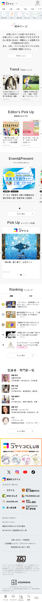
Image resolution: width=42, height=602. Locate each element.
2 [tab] (19, 274)
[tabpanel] (21, 253)
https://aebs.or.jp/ (8, 574)
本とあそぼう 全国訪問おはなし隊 (14, 530)
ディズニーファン (8, 522)
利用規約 (26, 540)
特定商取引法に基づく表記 (20, 547)
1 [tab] (17, 274)
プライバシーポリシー (28, 543)
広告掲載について (11, 543)
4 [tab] (22, 274)
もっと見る (21, 355)
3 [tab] (21, 274)
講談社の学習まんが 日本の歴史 (13, 526)
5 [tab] (24, 274)
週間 (11, 296)
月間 (30, 296)
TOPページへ (21, 56)
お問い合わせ (16, 540)
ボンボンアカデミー (9, 518)
